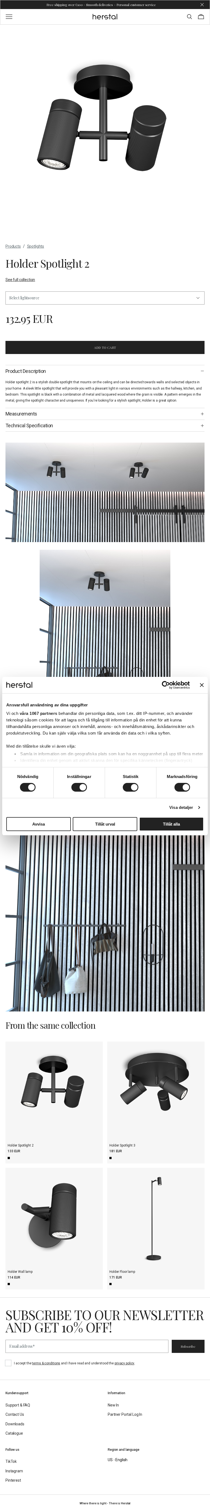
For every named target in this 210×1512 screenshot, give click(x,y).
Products (13, 246)
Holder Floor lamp (122, 1272)
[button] (105, 298)
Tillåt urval (105, 824)
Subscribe (188, 1346)
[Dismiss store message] (202, 4)
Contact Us (14, 1414)
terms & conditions (46, 1363)
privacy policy (124, 1363)
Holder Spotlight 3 (122, 1145)
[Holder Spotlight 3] (156, 1090)
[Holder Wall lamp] (54, 1216)
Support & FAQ (17, 1405)
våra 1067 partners (38, 713)
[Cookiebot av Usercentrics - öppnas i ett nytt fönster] (166, 685)
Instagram (14, 1471)
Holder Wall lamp (20, 1272)
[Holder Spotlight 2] (54, 1090)
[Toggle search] (189, 16)
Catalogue (14, 1433)
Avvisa (38, 824)
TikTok (11, 1461)
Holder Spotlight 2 (21, 1145)
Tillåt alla (171, 824)
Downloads (14, 1424)
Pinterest (13, 1480)
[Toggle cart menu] (201, 16)
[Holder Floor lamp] (156, 1216)
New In (113, 1405)
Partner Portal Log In (125, 1414)
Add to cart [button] (105, 347)
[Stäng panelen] (202, 685)
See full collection (20, 279)
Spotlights (35, 246)
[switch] (79, 787)
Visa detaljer (181, 807)
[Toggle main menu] (9, 16)
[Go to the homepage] (105, 16)
